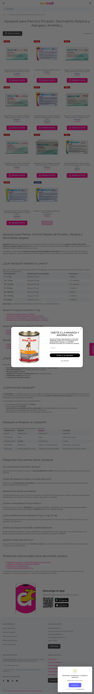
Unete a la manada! (65, 355)
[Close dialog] (81, 329)
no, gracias (65, 360)
